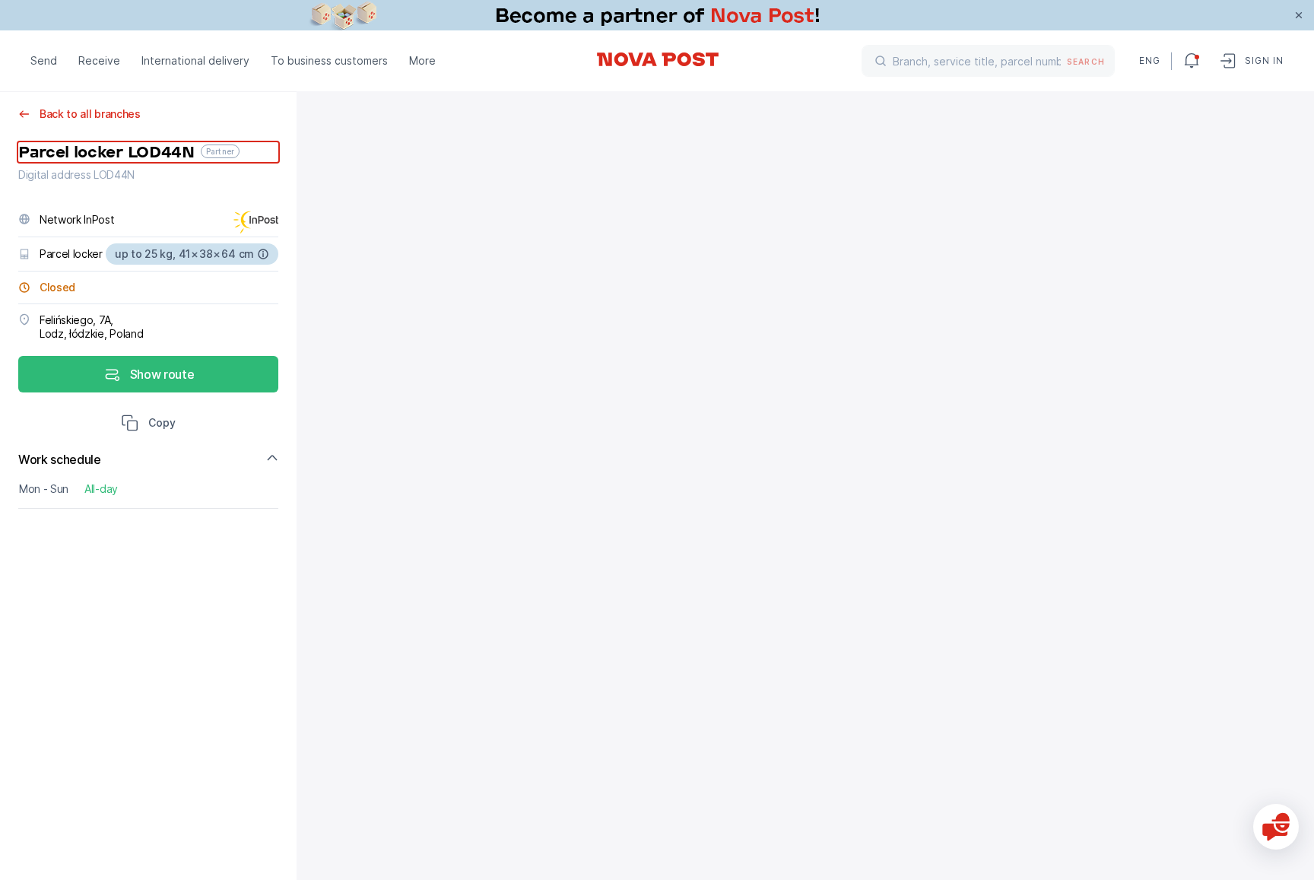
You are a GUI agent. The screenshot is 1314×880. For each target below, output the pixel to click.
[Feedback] (1276, 827)
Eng (1149, 60)
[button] (148, 424)
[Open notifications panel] (1191, 60)
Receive (99, 60)
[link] (657, 15)
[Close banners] (1299, 15)
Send (43, 60)
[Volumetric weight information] (263, 254)
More (422, 60)
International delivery (195, 60)
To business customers (329, 60)
